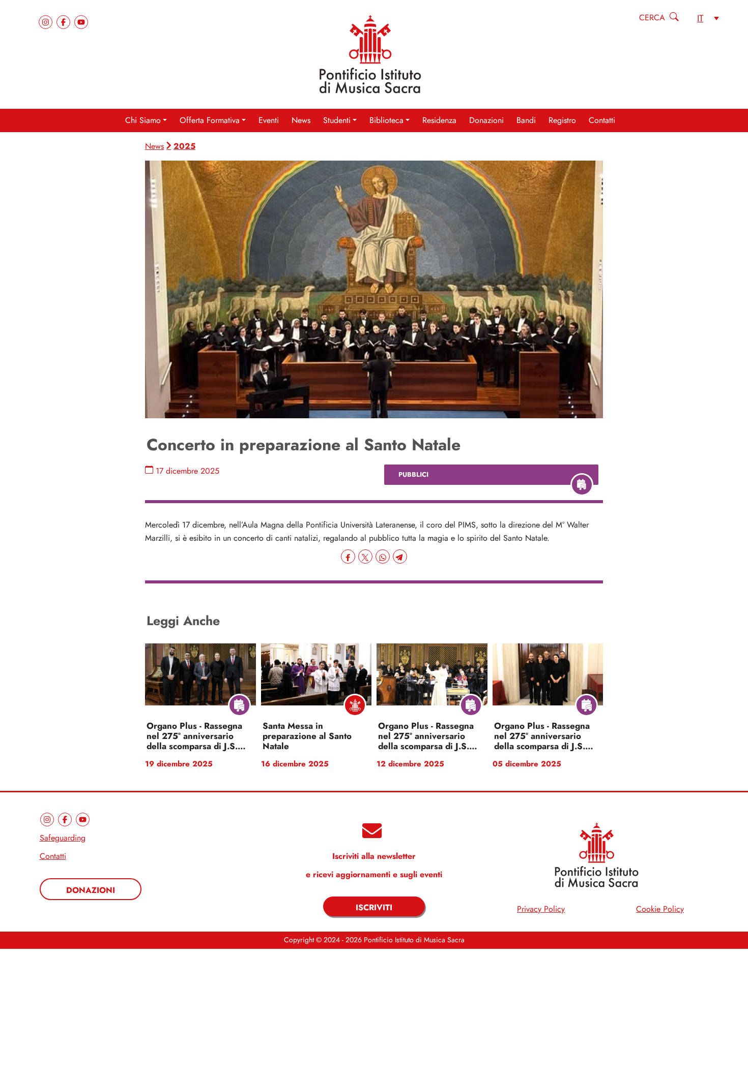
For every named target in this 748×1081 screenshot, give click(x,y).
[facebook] (65, 21)
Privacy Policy (541, 909)
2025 (184, 146)
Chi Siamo (143, 120)
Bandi (526, 120)
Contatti (602, 120)
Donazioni (486, 120)
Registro (562, 120)
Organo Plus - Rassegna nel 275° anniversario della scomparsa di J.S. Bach (194, 736)
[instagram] (47, 21)
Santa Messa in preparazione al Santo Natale (307, 736)
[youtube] (81, 21)
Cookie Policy (660, 909)
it (700, 18)
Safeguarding (62, 838)
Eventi (268, 120)
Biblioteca (386, 120)
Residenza (439, 120)
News (301, 120)
